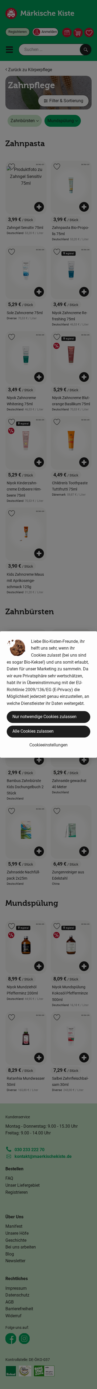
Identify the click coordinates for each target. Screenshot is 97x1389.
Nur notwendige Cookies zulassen (44, 716)
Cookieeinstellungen (48, 744)
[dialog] (48, 694)
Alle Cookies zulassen (33, 731)
